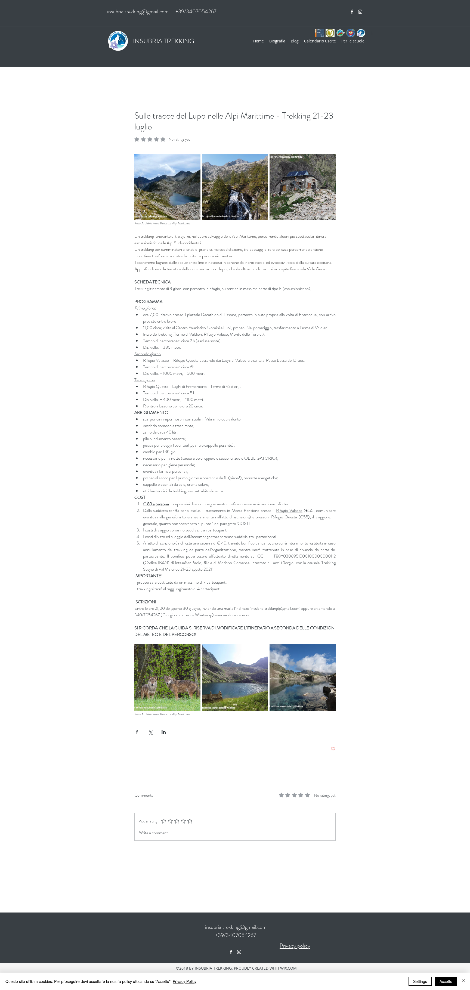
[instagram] (360, 11)
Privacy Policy (184, 981)
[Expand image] (167, 187)
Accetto (446, 981)
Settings (420, 981)
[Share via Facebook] (137, 732)
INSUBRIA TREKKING (163, 41)
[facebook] (352, 11)
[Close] (463, 981)
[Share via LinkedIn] (163, 732)
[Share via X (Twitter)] (150, 732)
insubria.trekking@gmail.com (138, 12)
